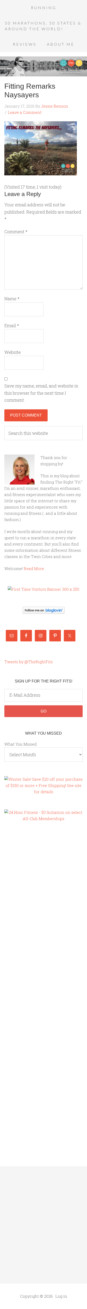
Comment (16, 231)
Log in (61, 1296)
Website (12, 352)
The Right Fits (43, 66)
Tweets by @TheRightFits (28, 661)
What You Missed (20, 744)
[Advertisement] (23, 908)
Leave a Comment (25, 112)
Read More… (35, 568)
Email (11, 325)
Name (12, 298)
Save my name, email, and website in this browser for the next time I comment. (41, 393)
